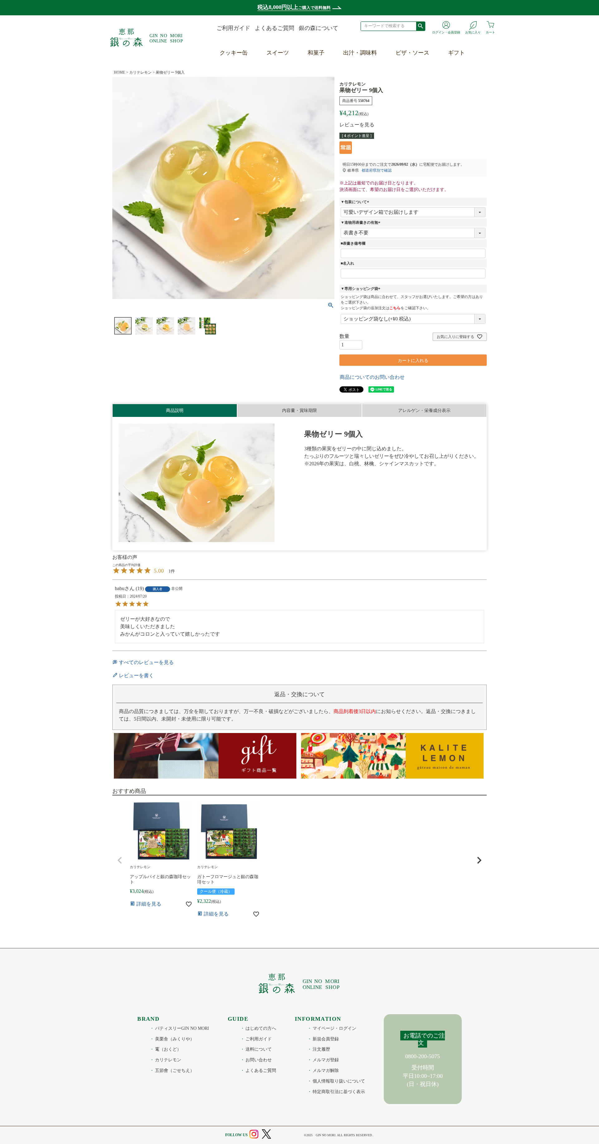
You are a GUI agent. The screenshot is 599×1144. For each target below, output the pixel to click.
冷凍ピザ (408, 65)
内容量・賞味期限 (299, 410)
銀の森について (318, 28)
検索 (420, 26)
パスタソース (413, 79)
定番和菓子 (323, 79)
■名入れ (347, 263)
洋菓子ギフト (466, 65)
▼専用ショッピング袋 (361, 288)
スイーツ (277, 53)
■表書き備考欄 (353, 243)
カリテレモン (140, 72)
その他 (275, 123)
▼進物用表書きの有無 (361, 222)
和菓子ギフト (466, 79)
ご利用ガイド (233, 28)
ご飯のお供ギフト (471, 108)
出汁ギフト (463, 94)
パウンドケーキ (287, 79)
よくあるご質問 (274, 28)
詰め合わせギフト (471, 123)
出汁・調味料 (360, 53)
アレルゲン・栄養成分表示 (424, 410)
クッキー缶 (234, 53)
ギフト (456, 53)
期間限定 (278, 108)
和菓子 (316, 53)
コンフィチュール (289, 94)
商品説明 (174, 410)
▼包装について (356, 202)
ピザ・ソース (412, 53)
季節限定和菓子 (328, 65)
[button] (119, 860)
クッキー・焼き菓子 (292, 65)
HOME (119, 72)
